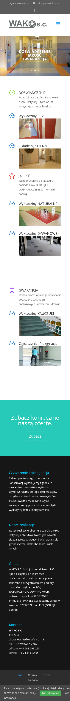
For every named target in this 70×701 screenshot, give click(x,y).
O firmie (33, 675)
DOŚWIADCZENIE (32, 92)
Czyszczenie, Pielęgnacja (38, 343)
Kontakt (33, 679)
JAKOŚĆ (24, 176)
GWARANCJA (28, 290)
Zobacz (35, 436)
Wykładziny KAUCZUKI (36, 313)
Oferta (46, 675)
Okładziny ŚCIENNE (34, 146)
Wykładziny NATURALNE (38, 203)
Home (19, 675)
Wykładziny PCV (31, 116)
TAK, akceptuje (50, 693)
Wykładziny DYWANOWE (38, 233)
